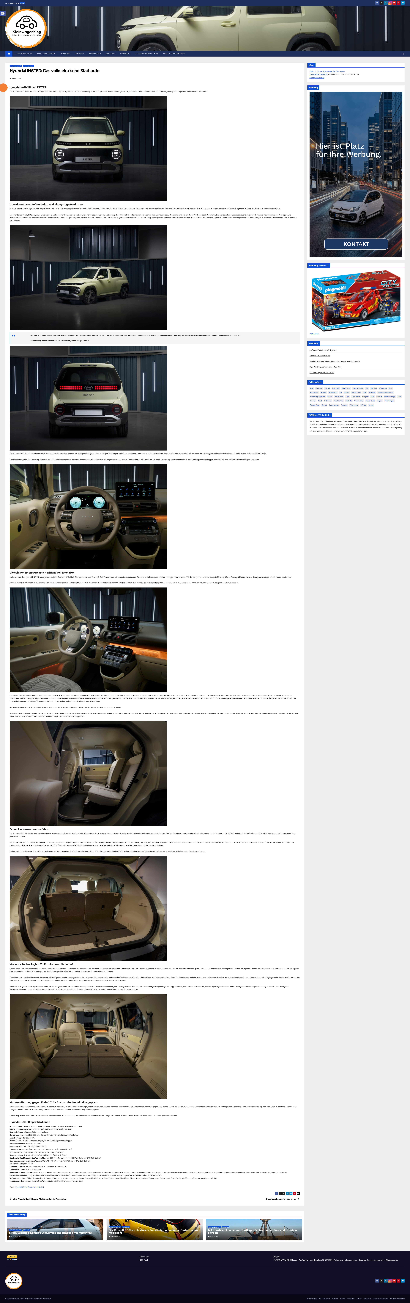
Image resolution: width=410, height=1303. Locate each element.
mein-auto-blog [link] (378, 1260)
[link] (3, 13)
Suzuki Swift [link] (370, 401)
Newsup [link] (36, 1298)
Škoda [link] (371, 405)
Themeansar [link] (46, 1298)
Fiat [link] (367, 388)
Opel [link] (347, 397)
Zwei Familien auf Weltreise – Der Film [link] (325, 367)
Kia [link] (341, 392)
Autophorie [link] (338, 1260)
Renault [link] (379, 397)
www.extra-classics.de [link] (318, 74)
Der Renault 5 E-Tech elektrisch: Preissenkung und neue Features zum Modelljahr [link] (153, 1231)
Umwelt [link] (324, 405)
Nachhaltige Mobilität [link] (317, 397)
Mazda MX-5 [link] (356, 392)
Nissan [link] (329, 397)
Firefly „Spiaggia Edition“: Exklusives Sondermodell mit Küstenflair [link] (50, 1232)
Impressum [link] (125, 54)
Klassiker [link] (65, 54)
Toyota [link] (379, 401)
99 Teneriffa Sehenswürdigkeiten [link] (323, 350)
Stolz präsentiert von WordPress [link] (16, 1298)
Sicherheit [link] (327, 401)
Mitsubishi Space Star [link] (385, 392)
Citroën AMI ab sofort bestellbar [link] (281, 1199)
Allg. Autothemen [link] (46, 54)
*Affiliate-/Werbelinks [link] (174, 54)
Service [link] (313, 401)
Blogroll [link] (79, 54)
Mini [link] (364, 392)
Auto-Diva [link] (314, 1260)
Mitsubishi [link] (372, 392)
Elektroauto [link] (346, 388)
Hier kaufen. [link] (315, 333)
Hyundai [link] (323, 392)
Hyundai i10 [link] (333, 392)
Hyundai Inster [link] (28, 66)
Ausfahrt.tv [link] (303, 1260)
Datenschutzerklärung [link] (146, 54)
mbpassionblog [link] (351, 1260)
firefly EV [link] (26, 1230)
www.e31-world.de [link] (317, 78)
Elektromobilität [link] (23, 54)
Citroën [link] (327, 388)
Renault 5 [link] (126, 1227)
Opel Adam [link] (356, 397)
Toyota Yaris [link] (314, 405)
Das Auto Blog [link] (364, 1260)
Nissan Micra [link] (339, 397)
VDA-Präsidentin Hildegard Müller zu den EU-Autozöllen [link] (40, 1199)
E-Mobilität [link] (336, 388)
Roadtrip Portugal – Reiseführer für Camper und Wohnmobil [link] (335, 361)
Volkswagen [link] (354, 405)
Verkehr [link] (344, 405)
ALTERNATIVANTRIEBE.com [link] (285, 1260)
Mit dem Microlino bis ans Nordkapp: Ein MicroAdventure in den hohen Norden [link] (252, 1231)
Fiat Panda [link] (383, 388)
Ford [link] (390, 388)
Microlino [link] (225, 1227)
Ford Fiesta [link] (314, 392)
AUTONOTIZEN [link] (325, 1260)
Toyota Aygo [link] (389, 401)
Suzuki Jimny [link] (359, 401)
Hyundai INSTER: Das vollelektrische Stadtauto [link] (55, 70)
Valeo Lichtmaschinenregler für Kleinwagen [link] (327, 71)
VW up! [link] (363, 405)
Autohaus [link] (319, 388)
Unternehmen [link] (334, 405)
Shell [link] (320, 401)
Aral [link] (311, 388)
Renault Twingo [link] (389, 397)
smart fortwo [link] (338, 401)
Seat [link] (399, 397)
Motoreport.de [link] (392, 1260)
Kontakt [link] (110, 54)
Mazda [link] (346, 392)
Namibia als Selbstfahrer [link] (320, 356)
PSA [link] (372, 397)
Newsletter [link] (95, 54)
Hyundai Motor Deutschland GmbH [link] (29, 1187)
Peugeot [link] (365, 397)
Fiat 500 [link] (374, 388)
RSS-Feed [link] (144, 1260)
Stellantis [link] (349, 401)
